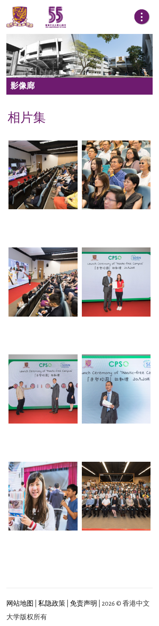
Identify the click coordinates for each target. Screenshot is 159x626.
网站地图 (19, 603)
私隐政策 (51, 603)
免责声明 (83, 603)
